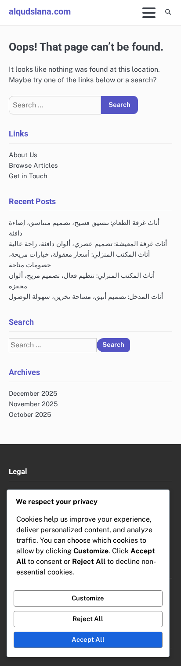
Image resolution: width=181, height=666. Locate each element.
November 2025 (33, 404)
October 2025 (30, 414)
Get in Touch (28, 176)
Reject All (87, 618)
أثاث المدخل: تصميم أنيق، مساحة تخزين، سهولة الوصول (86, 296)
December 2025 (33, 393)
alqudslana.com (40, 11)
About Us (23, 154)
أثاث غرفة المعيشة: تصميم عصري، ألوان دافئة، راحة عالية (88, 243)
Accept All (88, 639)
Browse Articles (33, 165)
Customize (88, 598)
